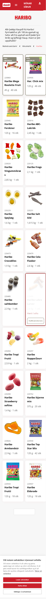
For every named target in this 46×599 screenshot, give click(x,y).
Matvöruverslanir (10, 46)
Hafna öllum (22, 586)
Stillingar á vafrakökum (22, 592)
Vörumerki (26, 46)
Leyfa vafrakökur (22, 580)
